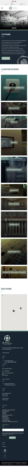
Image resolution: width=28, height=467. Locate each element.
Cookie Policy (24, 463)
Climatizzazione (5, 417)
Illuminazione (5, 416)
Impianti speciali (5, 411)
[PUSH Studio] (11, 463)
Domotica (4, 413)
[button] (14, 311)
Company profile (5, 352)
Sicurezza (4, 412)
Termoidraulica (5, 419)
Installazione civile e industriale (8, 409)
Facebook (6, 375)
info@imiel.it (7, 370)
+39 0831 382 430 (8, 368)
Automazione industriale (7, 415)
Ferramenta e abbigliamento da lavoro (10, 421)
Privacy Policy (18, 463)
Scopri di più (6, 58)
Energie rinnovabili (6, 420)
